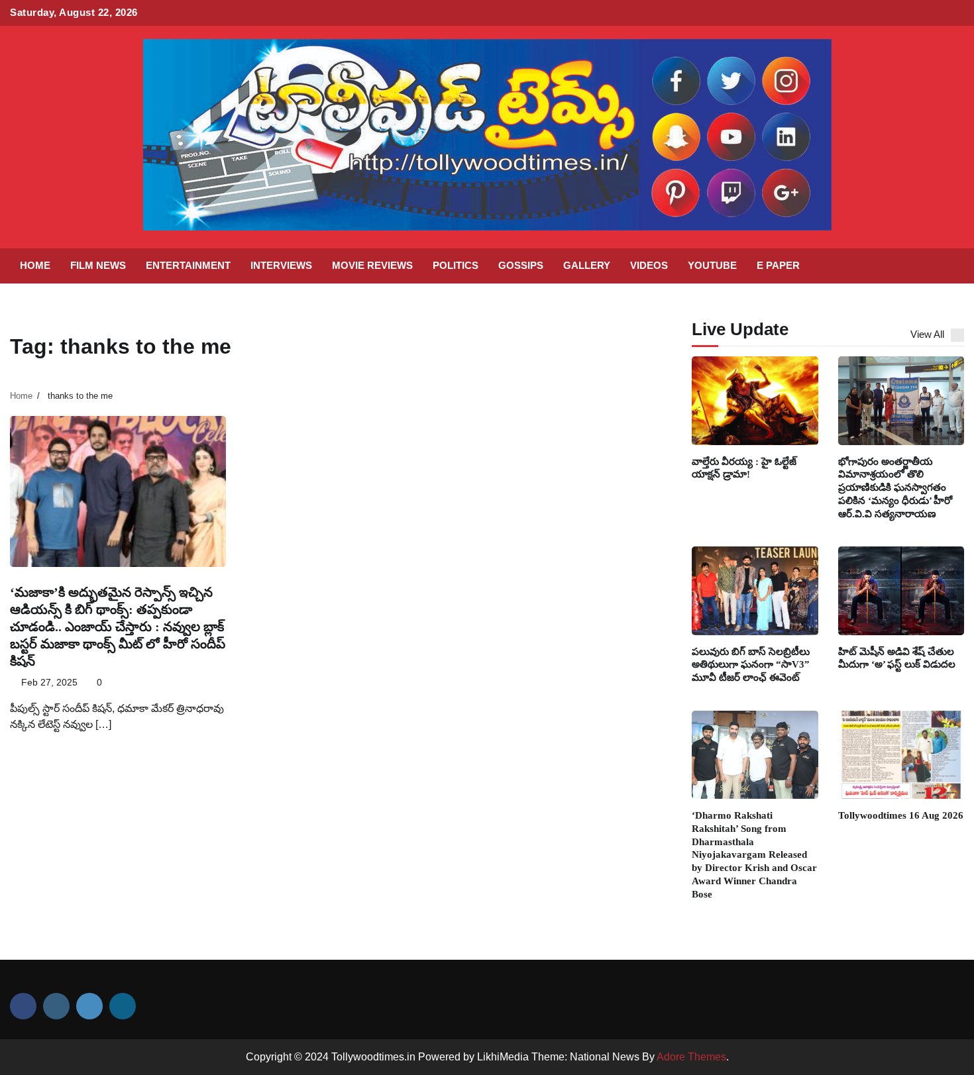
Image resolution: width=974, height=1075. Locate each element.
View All (927, 334)
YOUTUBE (712, 265)
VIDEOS (649, 265)
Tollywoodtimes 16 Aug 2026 (900, 815)
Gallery (586, 265)
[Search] (947, 266)
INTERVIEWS (281, 265)
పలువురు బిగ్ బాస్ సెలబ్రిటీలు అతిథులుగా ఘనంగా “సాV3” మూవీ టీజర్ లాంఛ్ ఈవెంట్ (751, 665)
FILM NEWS (98, 265)
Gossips (520, 265)
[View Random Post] (924, 266)
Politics (455, 265)
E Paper (778, 265)
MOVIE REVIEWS (372, 265)
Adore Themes (691, 1056)
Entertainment (188, 265)
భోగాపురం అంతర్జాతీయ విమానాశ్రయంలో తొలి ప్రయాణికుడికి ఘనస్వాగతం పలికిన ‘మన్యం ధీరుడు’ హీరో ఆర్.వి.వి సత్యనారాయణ (895, 487)
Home (35, 265)
